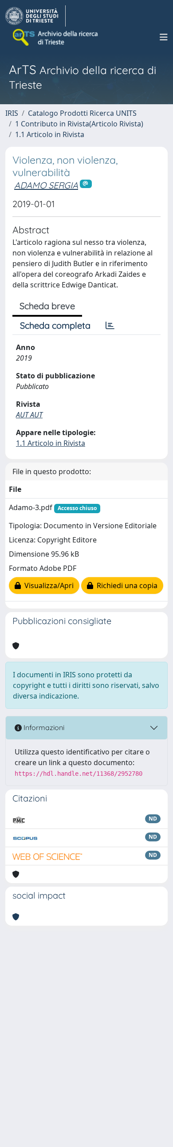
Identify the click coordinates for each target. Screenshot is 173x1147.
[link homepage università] (55, 37)
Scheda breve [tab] (47, 305)
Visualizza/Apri (47, 585)
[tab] (110, 325)
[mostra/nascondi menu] (164, 37)
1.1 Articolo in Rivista (49, 134)
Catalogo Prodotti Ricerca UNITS (82, 113)
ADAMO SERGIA (46, 185)
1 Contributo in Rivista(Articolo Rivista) (79, 124)
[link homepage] (35, 16)
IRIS (11, 113)
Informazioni (43, 727)
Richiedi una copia (125, 585)
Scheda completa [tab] (55, 325)
